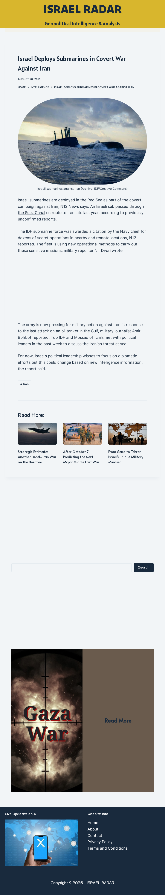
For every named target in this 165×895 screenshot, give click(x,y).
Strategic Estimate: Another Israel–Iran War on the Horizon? (37, 456)
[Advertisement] (82, 290)
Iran (24, 384)
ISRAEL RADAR (82, 9)
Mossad (81, 337)
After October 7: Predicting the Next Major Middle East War (81, 456)
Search (143, 567)
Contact (94, 835)
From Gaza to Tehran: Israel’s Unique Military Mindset (125, 456)
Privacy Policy (100, 842)
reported (40, 337)
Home (92, 822)
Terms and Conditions (107, 848)
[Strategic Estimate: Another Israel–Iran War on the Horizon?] (37, 434)
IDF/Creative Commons (110, 188)
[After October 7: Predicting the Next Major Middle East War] (82, 434)
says (84, 206)
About (92, 829)
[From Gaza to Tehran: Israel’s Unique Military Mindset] (127, 434)
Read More (118, 720)
